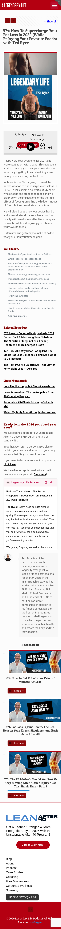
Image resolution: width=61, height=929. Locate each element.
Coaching (12, 876)
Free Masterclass (17, 881)
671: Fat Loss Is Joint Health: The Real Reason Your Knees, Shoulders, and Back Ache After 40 (30, 730)
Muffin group (36, 922)
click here (10, 464)
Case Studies (14, 872)
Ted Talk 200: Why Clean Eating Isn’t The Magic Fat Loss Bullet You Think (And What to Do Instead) (30, 354)
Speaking (12, 890)
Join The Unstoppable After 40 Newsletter (29, 386)
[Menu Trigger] (54, 5)
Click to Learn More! (33, 845)
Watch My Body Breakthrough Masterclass (30, 412)
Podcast (11, 868)
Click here (40, 474)
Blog (9, 859)
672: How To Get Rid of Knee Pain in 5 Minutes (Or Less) (30, 680)
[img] (10, 147)
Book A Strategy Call (22, 897)
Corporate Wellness (19, 885)
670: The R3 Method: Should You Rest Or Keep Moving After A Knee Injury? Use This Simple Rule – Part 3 (30, 782)
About (10, 863)
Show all (51, 21)
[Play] (31, 147)
